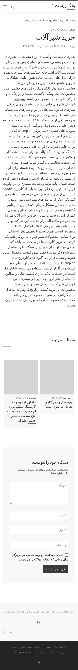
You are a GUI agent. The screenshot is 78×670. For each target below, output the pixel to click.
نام (64, 515)
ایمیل (63, 530)
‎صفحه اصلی (68, 20)
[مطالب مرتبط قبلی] (16, 350)
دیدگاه (62, 486)
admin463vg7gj (55, 46)
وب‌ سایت (61, 545)
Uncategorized (50, 20)
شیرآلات (60, 72)
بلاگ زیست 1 (51, 647)
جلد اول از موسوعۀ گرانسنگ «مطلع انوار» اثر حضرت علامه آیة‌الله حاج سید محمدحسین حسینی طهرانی (21, 411)
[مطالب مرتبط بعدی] (7, 350)
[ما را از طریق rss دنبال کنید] (39, 662)
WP (52, 652)
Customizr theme (22, 652)
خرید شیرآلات (34, 67)
